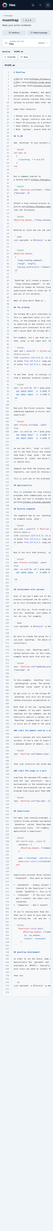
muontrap (10, 20)
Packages (9, 16)
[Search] (40, 5)
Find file (11, 57)
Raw (26, 57)
